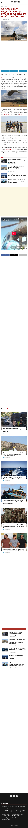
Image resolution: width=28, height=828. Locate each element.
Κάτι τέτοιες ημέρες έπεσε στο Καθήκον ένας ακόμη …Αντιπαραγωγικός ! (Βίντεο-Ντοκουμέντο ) (16, 168)
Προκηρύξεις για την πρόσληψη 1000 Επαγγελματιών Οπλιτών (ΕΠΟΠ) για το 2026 (13, 526)
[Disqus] (14, 574)
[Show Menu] (1, 2)
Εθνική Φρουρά (19, 76)
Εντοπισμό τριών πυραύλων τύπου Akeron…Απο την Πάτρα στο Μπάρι (17, 174)
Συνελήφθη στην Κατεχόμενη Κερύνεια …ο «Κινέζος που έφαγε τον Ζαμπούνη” (13, 549)
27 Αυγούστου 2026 (12, 163)
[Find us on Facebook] (11, 796)
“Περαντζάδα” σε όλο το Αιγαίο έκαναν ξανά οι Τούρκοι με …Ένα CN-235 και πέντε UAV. (17, 649)
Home (2, 6)
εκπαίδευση (9, 149)
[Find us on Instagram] (17, 796)
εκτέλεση (6, 114)
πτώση (21, 114)
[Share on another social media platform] (23, 71)
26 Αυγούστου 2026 (12, 176)
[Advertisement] (14, 55)
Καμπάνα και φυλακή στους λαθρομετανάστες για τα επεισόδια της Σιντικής (17, 161)
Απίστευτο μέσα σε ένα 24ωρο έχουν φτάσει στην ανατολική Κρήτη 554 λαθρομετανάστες (17, 181)
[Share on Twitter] (14, 71)
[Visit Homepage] (15, 2)
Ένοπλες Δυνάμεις (6, 78)
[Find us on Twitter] (14, 796)
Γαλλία (19, 78)
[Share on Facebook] (5, 71)
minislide (6, 6)
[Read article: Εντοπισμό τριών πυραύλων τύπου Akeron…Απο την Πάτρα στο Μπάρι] (4, 175)
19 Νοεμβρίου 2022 (5, 19)
